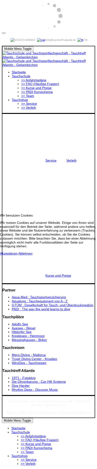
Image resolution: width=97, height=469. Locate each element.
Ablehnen (25, 253)
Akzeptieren (9, 253)
